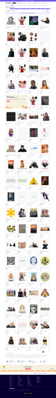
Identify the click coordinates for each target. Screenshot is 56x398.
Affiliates (19, 380)
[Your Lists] (48, 3)
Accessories (39, 5)
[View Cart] (49, 3)
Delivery (28, 377)
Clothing (11, 5)
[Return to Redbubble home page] (9, 3)
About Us (19, 377)
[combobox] (24, 3)
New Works (11, 379)
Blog (10, 380)
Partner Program (20, 379)
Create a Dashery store (21, 385)
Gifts (49, 5)
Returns (28, 378)
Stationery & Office (45, 5)
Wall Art (25, 5)
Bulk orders (11, 385)
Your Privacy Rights (29, 385)
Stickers (16, 5)
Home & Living (29, 5)
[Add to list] (15, 27)
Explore (7, 5)
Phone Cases (20, 5)
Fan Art (10, 378)
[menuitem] (7, 5)
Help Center (28, 379)
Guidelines (28, 380)
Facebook (39, 378)
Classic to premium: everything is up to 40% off (28, 0)
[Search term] (35, 3)
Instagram (39, 377)
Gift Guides (11, 377)
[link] (12, 8)
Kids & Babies (34, 5)
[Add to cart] (15, 29)
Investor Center (20, 378)
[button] (28, 0)
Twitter (39, 379)
